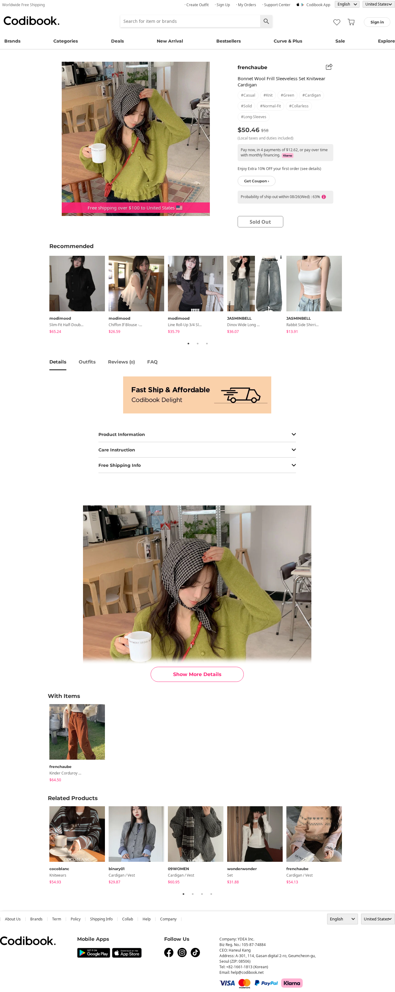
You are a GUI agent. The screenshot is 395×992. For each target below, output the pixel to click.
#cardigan (311, 95)
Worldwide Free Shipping (23, 4)
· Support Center (276, 4)
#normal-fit (270, 106)
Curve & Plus (288, 41)
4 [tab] (211, 894)
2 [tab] (197, 343)
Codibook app (318, 4)
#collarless (299, 106)
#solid (246, 106)
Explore (386, 41)
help (147, 919)
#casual (248, 95)
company (168, 919)
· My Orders (246, 4)
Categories (65, 41)
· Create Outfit (197, 4)
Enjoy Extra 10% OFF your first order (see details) (279, 168)
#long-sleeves (253, 116)
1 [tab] (188, 343)
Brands (12, 41)
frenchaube (252, 67)
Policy (76, 919)
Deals (117, 41)
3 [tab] (207, 343)
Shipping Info (101, 919)
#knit (268, 95)
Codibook (31, 20)
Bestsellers (228, 41)
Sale (340, 41)
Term (56, 919)
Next (350, 296)
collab (127, 919)
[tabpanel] (79, 296)
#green (287, 95)
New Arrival (170, 41)
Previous (45, 296)
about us (13, 919)
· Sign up (222, 4)
